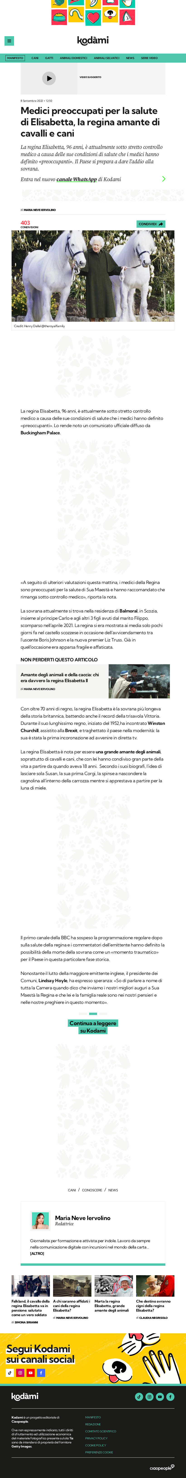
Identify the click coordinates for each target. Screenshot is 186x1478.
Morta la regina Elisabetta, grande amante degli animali (112, 1305)
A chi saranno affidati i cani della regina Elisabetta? (71, 1305)
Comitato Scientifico (100, 1431)
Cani (35, 58)
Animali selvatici (106, 58)
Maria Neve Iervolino (82, 1218)
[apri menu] (9, 41)
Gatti (49, 58)
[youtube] (160, 1397)
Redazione (93, 1424)
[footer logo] (43, 1397)
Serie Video (149, 58)
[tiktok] (139, 1397)
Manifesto (15, 58)
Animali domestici (73, 58)
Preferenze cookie (99, 1452)
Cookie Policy (95, 1445)
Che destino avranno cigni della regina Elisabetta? (153, 1305)
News (130, 58)
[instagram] (149, 1397)
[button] (10, 1373)
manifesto (93, 1417)
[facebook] (170, 1397)
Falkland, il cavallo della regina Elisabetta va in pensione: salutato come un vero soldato (31, 1308)
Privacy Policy (96, 1438)
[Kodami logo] (93, 41)
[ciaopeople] (162, 1467)
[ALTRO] (37, 1253)
